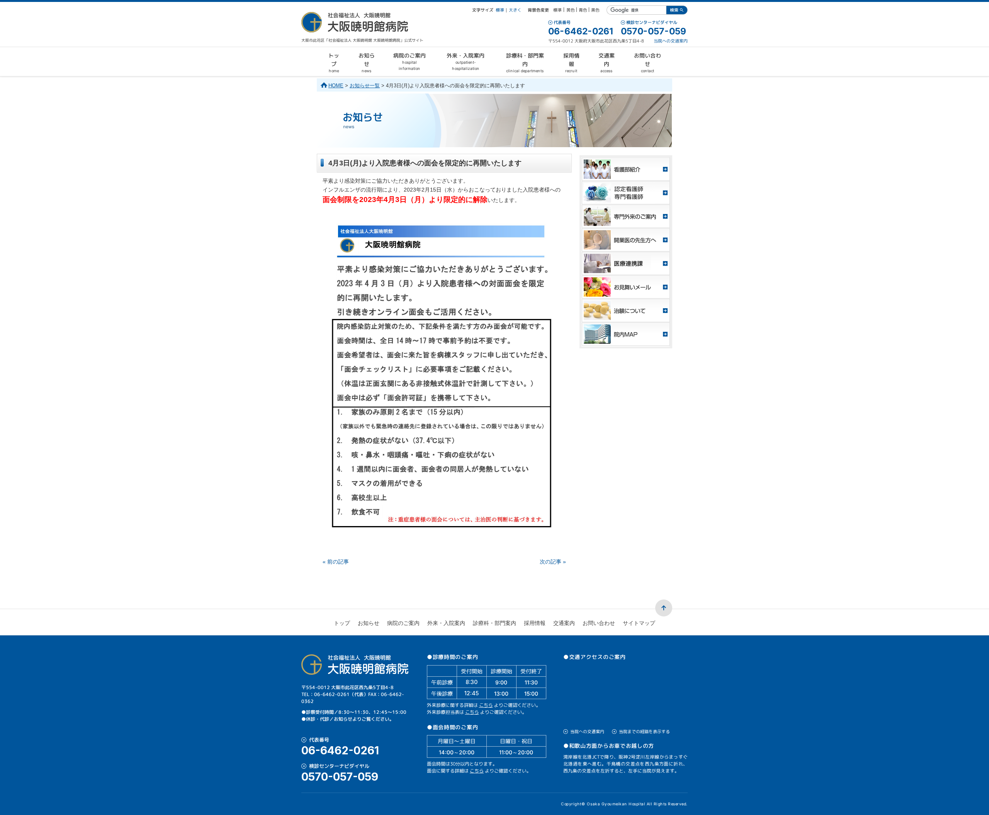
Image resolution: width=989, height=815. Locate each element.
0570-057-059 (653, 31)
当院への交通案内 (671, 41)
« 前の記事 (336, 562)
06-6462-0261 (580, 31)
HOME (335, 85)
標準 (500, 10)
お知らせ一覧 (365, 85)
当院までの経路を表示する (644, 731)
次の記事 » (553, 562)
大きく (515, 10)
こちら (486, 705)
